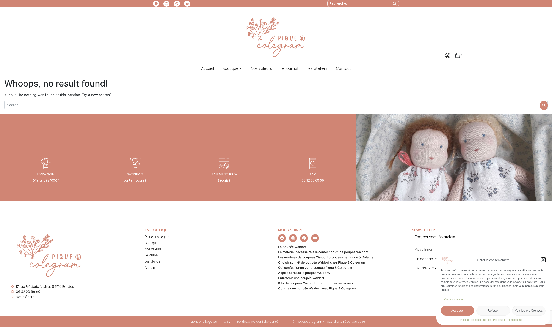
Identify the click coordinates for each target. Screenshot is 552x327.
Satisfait (135, 174)
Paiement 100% (224, 174)
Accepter (457, 310)
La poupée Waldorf (292, 247)
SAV (312, 174)
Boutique (151, 243)
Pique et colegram (157, 237)
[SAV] (312, 163)
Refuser (493, 310)
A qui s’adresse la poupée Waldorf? (304, 273)
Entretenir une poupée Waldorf (301, 278)
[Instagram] (166, 4)
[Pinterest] (177, 4)
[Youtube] (187, 4)
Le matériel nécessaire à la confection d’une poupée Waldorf (323, 252)
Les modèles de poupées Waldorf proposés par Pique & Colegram (327, 257)
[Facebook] (156, 4)
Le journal (152, 255)
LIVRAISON (45, 174)
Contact (150, 268)
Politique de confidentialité (475, 319)
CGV (227, 321)
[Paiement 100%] (224, 163)
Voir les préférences (529, 310)
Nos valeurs (153, 249)
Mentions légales (203, 321)
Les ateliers (153, 261)
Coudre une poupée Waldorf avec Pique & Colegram (317, 288)
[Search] (394, 3)
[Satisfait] (135, 163)
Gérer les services (453, 299)
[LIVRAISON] (45, 163)
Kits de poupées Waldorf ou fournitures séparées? (315, 283)
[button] (543, 260)
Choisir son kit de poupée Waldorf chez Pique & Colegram (321, 262)
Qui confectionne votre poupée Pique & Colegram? (316, 267)
